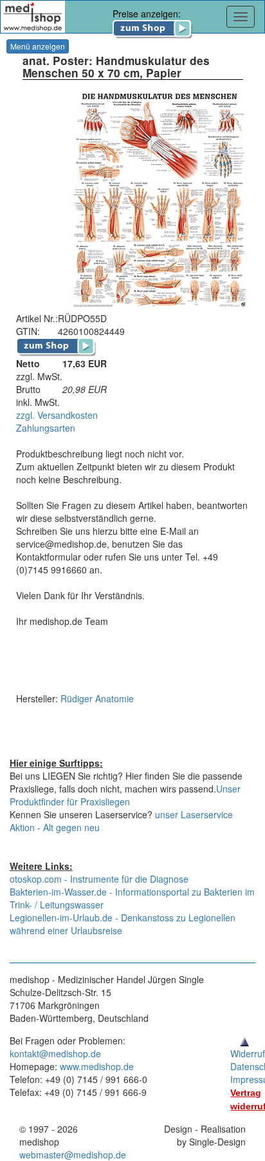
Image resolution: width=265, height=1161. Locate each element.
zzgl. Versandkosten (57, 414)
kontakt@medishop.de (55, 1053)
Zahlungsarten (45, 427)
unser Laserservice (194, 814)
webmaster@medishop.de (72, 1154)
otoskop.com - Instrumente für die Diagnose (99, 878)
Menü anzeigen (37, 46)
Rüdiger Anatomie (97, 698)
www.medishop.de (97, 1066)
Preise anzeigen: (147, 13)
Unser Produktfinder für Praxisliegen (125, 795)
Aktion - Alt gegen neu (55, 827)
